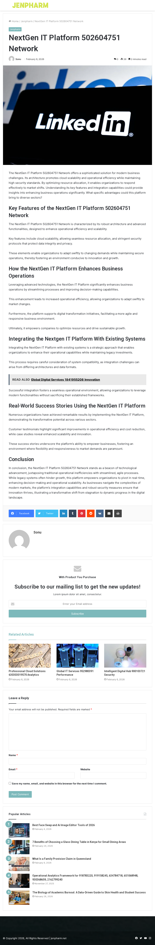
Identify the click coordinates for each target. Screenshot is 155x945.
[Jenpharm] (30, 5)
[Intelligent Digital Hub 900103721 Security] (125, 656)
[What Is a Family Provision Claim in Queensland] (19, 864)
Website (85, 769)
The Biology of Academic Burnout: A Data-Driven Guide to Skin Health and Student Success (89, 892)
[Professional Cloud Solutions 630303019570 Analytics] (30, 656)
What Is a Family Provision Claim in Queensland (61, 858)
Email (13, 769)
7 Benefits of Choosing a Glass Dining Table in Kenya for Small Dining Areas (79, 841)
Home (15, 21)
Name (13, 755)
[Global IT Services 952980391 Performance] (78, 656)
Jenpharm (27, 21)
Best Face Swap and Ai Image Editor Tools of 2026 (63, 825)
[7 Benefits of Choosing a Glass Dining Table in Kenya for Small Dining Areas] (19, 847)
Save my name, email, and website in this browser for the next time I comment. (59, 783)
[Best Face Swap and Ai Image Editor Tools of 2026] (19, 830)
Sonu (18, 59)
